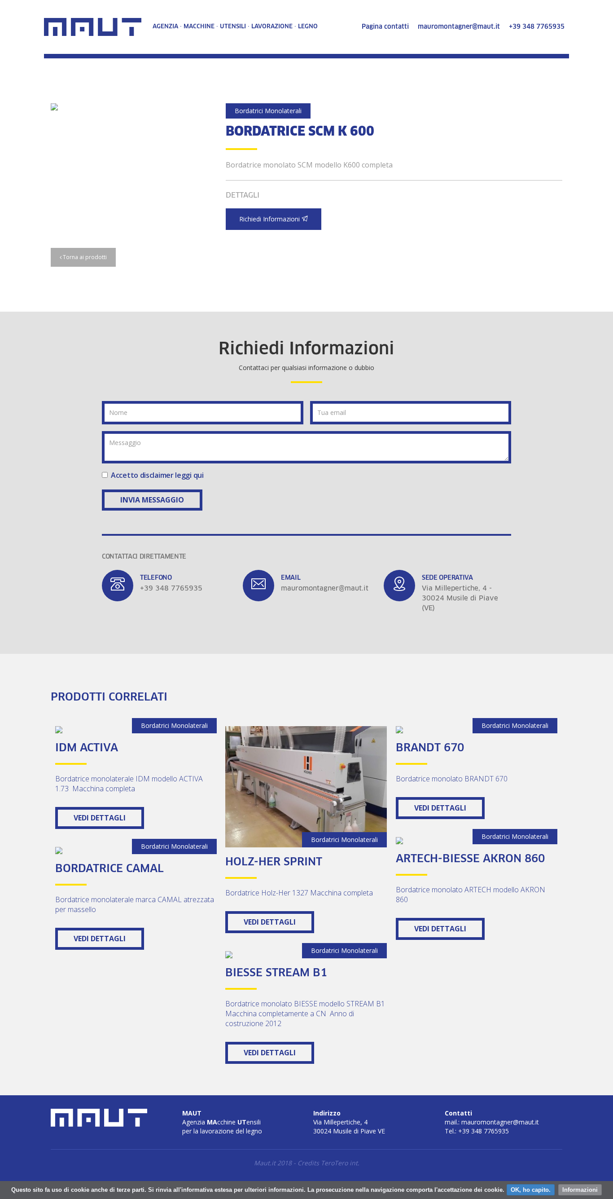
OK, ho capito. (531, 1189)
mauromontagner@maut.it (459, 27)
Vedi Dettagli (100, 818)
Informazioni (580, 1189)
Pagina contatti (385, 27)
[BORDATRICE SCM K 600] (131, 106)
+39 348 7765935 (537, 27)
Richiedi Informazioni (270, 219)
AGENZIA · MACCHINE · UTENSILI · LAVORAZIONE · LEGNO (235, 27)
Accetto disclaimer (157, 475)
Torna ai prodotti (84, 257)
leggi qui (189, 475)
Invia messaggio (152, 500)
